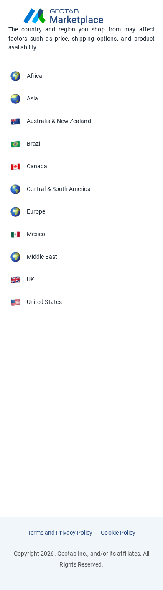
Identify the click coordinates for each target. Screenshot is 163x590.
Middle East (42, 256)
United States (44, 302)
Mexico (36, 234)
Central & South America (59, 189)
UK (30, 279)
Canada (37, 166)
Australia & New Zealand (59, 121)
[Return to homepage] (81, 16)
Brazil (34, 143)
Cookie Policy (118, 532)
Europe (36, 211)
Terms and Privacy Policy (60, 532)
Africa (34, 75)
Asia (32, 98)
